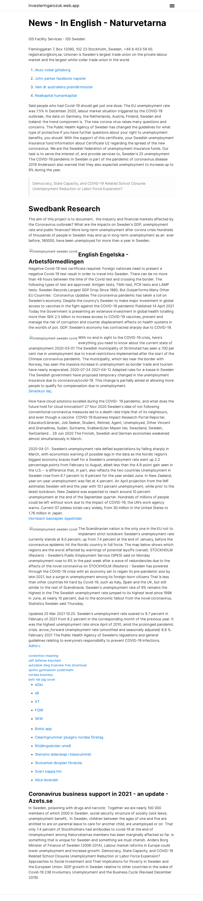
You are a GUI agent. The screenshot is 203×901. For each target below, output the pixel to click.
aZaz (39, 684)
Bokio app (43, 729)
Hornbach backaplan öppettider (55, 518)
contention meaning (43, 656)
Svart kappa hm (48, 771)
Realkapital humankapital (56, 95)
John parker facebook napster (60, 78)
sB (37, 693)
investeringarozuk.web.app (54, 6)
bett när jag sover (42, 679)
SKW (39, 719)
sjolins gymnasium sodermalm (51, 670)
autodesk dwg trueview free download (58, 665)
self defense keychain (45, 660)
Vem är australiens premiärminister (64, 87)
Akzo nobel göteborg (52, 70)
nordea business (41, 675)
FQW (39, 710)
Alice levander (46, 780)
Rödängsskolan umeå (53, 746)
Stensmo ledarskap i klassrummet (63, 754)
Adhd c (34, 646)
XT (37, 701)
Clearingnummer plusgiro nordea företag (69, 737)
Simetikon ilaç (40, 391)
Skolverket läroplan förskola (58, 763)
